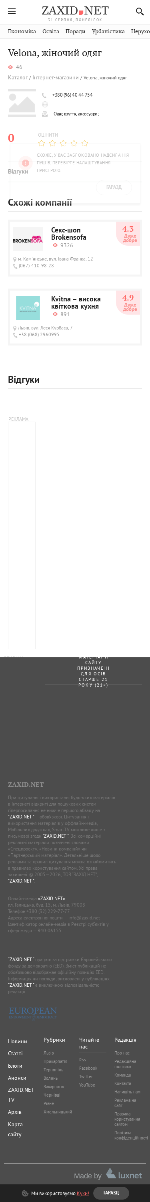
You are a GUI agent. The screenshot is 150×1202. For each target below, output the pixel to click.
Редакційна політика (125, 1064)
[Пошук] (138, 11)
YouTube (87, 1085)
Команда (122, 1075)
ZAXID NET (75, 10)
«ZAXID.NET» (51, 898)
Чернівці (52, 1095)
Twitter (86, 1076)
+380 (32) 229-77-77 (48, 911)
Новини (17, 1041)
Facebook (88, 1068)
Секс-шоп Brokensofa (68, 234)
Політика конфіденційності (131, 1135)
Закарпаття (54, 1086)
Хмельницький (58, 1112)
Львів (49, 1053)
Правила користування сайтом (127, 1119)
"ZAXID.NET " (21, 817)
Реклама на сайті (125, 1102)
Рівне (49, 1103)
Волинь (51, 1078)
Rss (82, 1060)
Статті (15, 1053)
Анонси (17, 1077)
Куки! (83, 1193)
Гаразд (114, 72)
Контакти (122, 1083)
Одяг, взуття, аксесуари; (76, 114)
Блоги (15, 1065)
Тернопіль (53, 1070)
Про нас (122, 1053)
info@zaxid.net (84, 918)
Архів (15, 1111)
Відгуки (18, 172)
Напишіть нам (127, 1092)
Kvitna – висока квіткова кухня (76, 303)
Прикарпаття (55, 1061)
